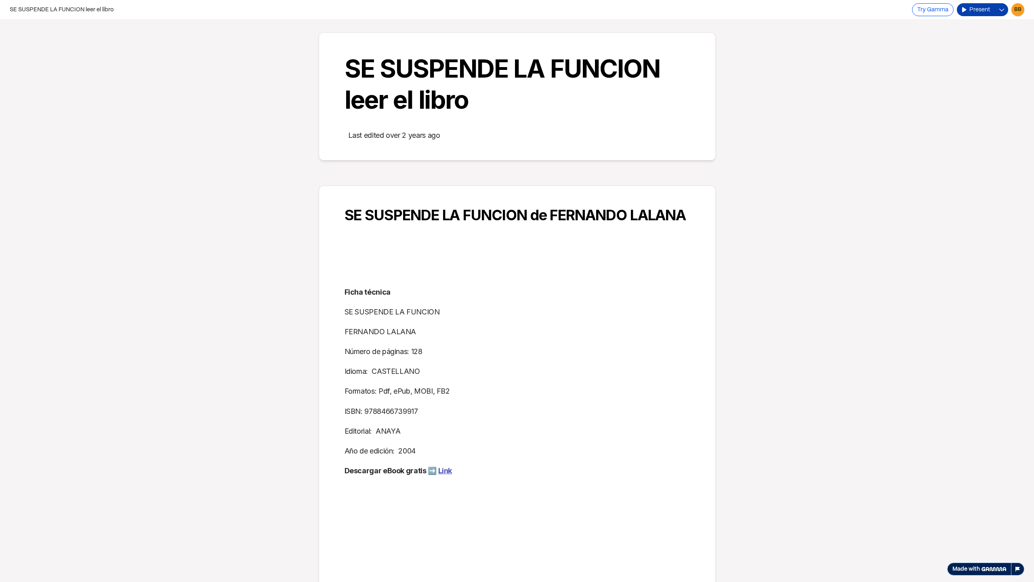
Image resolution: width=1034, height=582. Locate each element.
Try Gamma (932, 10)
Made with (966, 569)
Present (979, 10)
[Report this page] (1017, 569)
